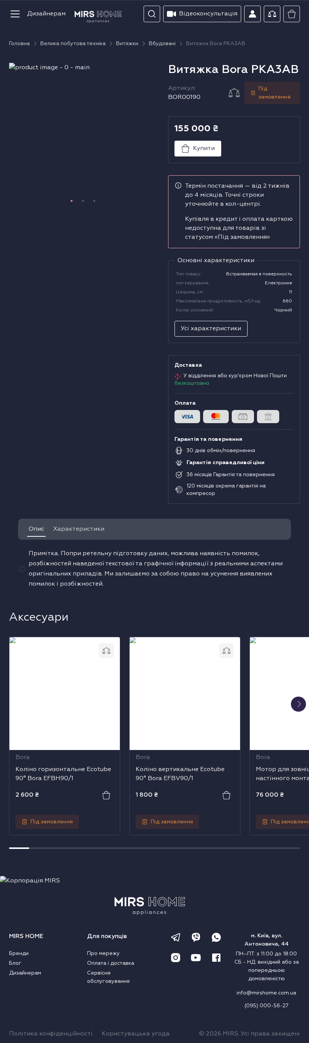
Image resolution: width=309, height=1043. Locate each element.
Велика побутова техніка (73, 43)
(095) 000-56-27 (267, 1005)
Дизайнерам (46, 14)
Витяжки (127, 43)
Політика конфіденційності (51, 1034)
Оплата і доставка (110, 963)
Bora (22, 758)
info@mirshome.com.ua (266, 993)
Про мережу (103, 953)
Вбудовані (162, 43)
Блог (15, 963)
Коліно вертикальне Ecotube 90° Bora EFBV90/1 (180, 647)
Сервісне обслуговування (108, 977)
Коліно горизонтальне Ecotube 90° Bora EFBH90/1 (63, 647)
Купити (204, 149)
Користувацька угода (136, 1034)
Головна (19, 43)
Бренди (19, 953)
